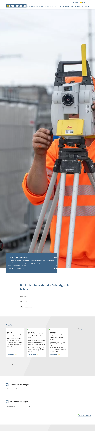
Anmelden (75, 2)
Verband (31, 6)
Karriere (69, 6)
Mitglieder (41, 6)
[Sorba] (79, 329)
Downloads (65, 2)
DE (81, 2)
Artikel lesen (10, 354)
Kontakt (58, 2)
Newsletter (43, 2)
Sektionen (59, 6)
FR (83, 2)
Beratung (79, 6)
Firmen (50, 6)
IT (84, 2)
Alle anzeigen (11, 364)
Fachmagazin (51, 2)
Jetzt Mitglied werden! (14, 268)
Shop (87, 6)
